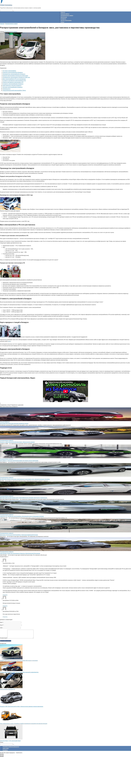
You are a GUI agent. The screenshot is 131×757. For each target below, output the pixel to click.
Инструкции (64, 17)
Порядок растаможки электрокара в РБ (13, 82)
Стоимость (63, 18)
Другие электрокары (66, 20)
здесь (9, 341)
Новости (63, 12)
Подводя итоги (6, 88)
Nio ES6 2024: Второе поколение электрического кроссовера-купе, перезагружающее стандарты (25, 479)
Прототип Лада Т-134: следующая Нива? (10, 740)
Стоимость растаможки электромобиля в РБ (14, 80)
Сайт (1, 627)
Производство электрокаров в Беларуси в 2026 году (16, 77)
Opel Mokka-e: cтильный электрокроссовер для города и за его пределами (19, 460)
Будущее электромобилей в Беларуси (12, 87)
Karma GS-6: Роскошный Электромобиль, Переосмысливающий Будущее (19, 534)
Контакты (5, 750)
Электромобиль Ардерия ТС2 (7, 689)
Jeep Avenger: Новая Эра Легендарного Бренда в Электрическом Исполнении (20, 553)
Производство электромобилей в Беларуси (14, 74)
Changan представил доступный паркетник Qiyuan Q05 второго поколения (19, 660)
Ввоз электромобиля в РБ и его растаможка (14, 79)
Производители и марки (67, 15)
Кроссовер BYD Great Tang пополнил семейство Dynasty (14, 423)
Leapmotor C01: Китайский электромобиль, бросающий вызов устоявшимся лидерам (22, 516)
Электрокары (6, 5)
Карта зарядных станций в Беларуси (12, 85)
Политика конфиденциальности (11, 746)
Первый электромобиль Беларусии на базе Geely (15, 75)
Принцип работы (65, 14)
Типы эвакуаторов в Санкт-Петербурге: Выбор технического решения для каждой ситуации (23, 723)
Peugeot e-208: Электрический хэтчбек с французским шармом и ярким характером (21, 706)
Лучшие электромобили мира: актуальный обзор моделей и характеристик (19, 672)
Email (1, 625)
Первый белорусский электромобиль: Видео (14, 90)
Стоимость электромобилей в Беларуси (13, 84)
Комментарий (3, 638)
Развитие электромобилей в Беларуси (13, 72)
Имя (1, 622)
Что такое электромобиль (9, 70)
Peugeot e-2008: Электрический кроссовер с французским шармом (17, 442)
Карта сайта (6, 748)
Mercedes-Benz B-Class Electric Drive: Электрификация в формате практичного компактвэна (23, 497)
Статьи (62, 22)
